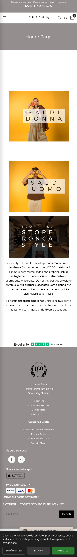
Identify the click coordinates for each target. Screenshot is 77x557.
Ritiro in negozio (57, 2)
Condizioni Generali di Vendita (38, 429)
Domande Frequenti (38, 438)
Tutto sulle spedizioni (38, 405)
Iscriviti (66, 514)
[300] (39, 17)
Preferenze (14, 550)
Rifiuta (38, 550)
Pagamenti (38, 400)
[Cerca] (66, 18)
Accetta (63, 550)
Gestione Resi (38, 409)
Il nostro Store (38, 384)
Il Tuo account (38, 414)
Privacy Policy (38, 434)
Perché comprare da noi (38, 388)
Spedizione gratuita (21, 2)
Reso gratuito (40, 2)
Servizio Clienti (38, 443)
